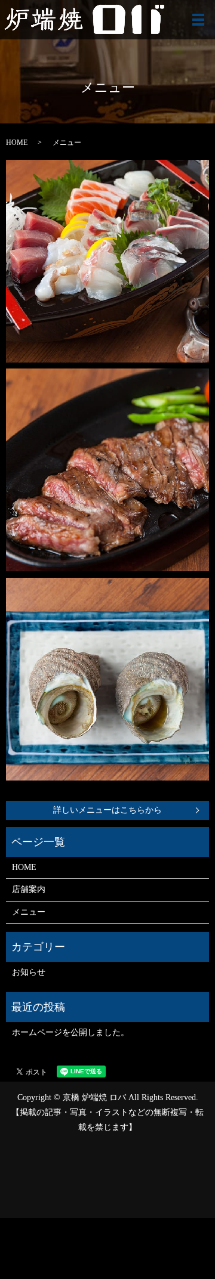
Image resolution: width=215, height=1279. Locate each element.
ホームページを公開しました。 (70, 1032)
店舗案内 (28, 889)
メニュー (28, 912)
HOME (16, 142)
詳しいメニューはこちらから (107, 810)
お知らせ (28, 972)
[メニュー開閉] (198, 20)
